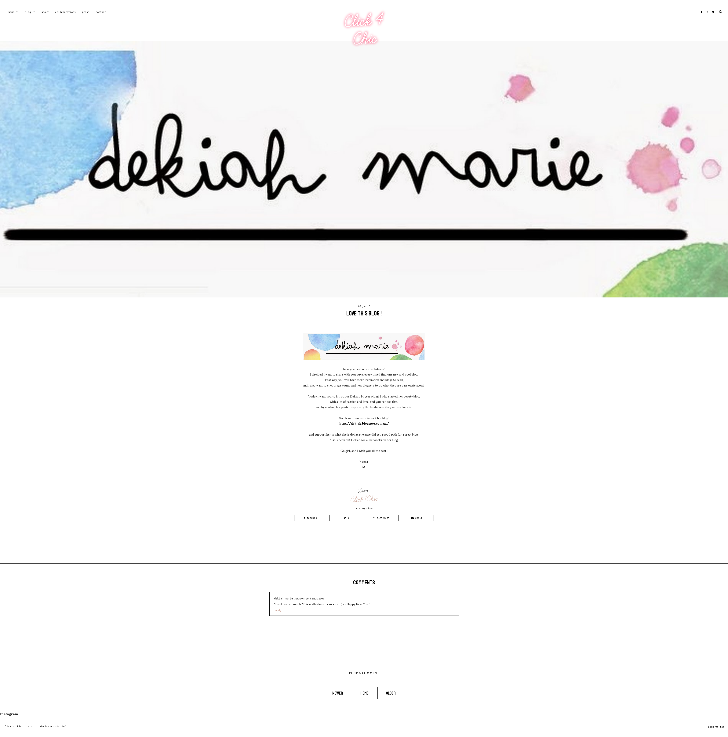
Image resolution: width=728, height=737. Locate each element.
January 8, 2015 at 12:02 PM (309, 598)
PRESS (85, 12)
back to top (716, 726)
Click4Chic (364, 499)
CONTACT (101, 12)
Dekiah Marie (283, 598)
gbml (64, 726)
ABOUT (45, 12)
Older (391, 693)
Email (418, 517)
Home (11, 12)
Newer (338, 693)
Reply (278, 610)
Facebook (311, 517)
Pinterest (382, 517)
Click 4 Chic (364, 30)
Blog (28, 12)
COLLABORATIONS (65, 12)
